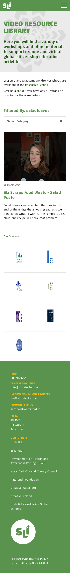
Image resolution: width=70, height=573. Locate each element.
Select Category (17, 121)
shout (20, 91)
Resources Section (36, 85)
